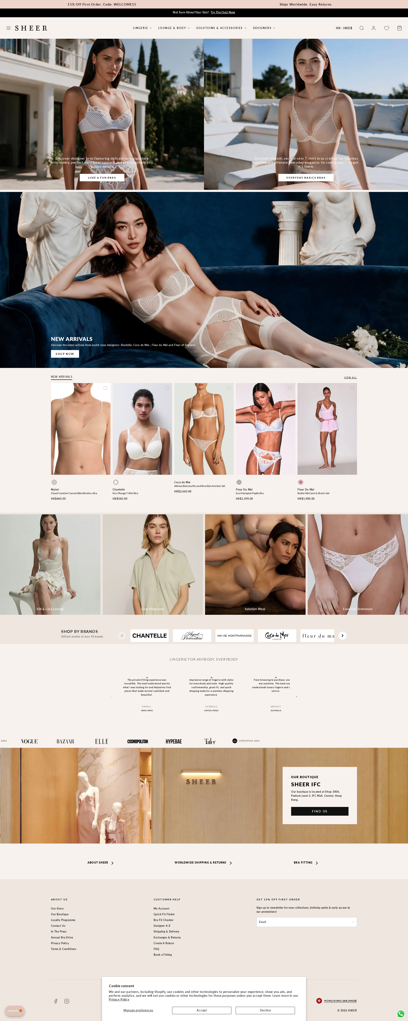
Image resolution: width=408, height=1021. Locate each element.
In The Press (59, 931)
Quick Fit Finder (164, 914)
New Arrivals (61, 376)
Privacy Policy (119, 999)
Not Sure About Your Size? (204, 12)
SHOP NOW (65, 354)
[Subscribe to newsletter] (353, 922)
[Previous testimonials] (111, 696)
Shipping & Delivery (166, 931)
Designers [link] (262, 28)
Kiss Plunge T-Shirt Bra (125, 493)
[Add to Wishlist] (105, 388)
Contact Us (58, 925)
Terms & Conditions (63, 949)
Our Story (57, 908)
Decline (265, 1010)
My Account (161, 908)
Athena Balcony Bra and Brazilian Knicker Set (199, 486)
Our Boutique (60, 914)
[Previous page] (122, 635)
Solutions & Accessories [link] (219, 28)
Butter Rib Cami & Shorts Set (313, 493)
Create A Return (164, 943)
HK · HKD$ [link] (344, 28)
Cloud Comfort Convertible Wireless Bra (74, 493)
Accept (202, 1010)
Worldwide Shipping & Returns (200, 862)
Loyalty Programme (63, 920)
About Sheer (98, 862)
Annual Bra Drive (62, 937)
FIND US (320, 811)
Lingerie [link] (140, 28)
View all (350, 377)
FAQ (156, 949)
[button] (8, 28)
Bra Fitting (303, 862)
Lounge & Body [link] (172, 28)
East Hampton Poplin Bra (250, 493)
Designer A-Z (162, 925)
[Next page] (342, 635)
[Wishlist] (386, 28)
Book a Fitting (163, 954)
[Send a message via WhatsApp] (401, 1014)
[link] (373, 28)
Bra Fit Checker (164, 920)
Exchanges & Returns (167, 937)
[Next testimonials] (296, 696)
